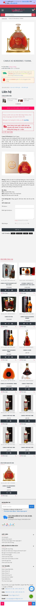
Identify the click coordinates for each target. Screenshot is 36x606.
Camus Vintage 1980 (27, 415)
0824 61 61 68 (9, 589)
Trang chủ (4, 18)
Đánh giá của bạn (6, 210)
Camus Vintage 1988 (9, 415)
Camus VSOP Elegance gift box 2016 (12, 99)
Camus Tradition (27, 383)
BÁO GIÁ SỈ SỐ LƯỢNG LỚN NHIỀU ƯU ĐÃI (18, 108)
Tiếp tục (17, 229)
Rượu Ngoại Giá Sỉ (14, 595)
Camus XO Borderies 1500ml (8, 486)
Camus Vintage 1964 (9, 447)
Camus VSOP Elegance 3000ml (27, 317)
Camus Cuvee (27, 350)
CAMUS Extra (9, 316)
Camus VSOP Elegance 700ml (8, 350)
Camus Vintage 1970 (27, 447)
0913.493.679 (13, 3)
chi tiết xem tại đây (18, 75)
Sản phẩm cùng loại (6, 259)
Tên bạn (4, 206)
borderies (19, 233)
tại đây (26, 120)
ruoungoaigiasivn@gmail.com (14, 598)
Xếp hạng (4, 223)
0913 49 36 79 (19, 589)
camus (13, 233)
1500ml (26, 233)
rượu (31, 233)
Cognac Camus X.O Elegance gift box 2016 (28, 99)
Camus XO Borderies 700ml (9, 383)
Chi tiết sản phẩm (7, 132)
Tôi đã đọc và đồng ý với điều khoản (15, 510)
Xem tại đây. (25, 1)
